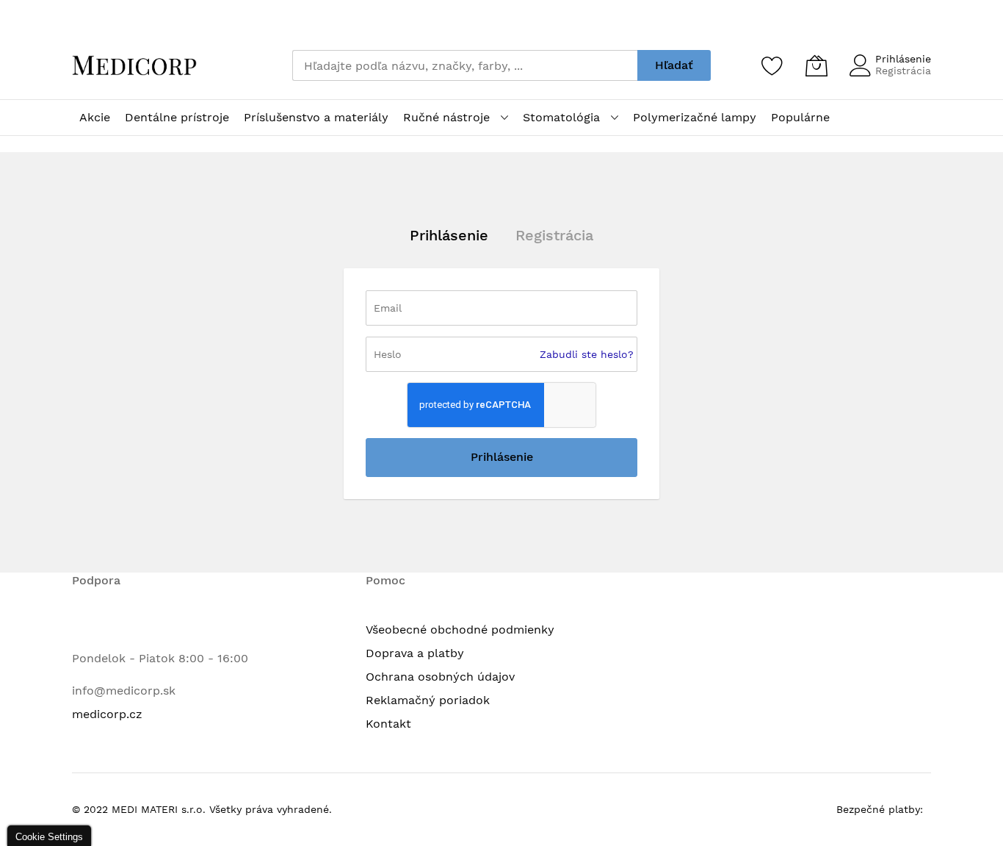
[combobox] (464, 65)
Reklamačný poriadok (428, 700)
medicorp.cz (107, 714)
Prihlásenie (903, 59)
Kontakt (388, 724)
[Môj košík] (816, 65)
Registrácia (903, 70)
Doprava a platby (415, 653)
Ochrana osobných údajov (440, 677)
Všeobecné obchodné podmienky (460, 630)
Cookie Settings (49, 836)
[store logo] (134, 65)
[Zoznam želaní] (772, 65)
